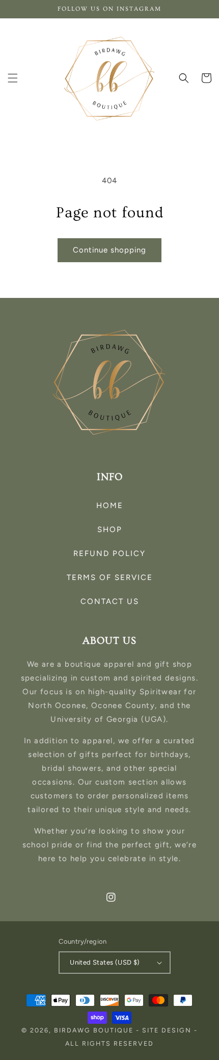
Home (109, 505)
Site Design (166, 1030)
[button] (13, 78)
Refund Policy (109, 553)
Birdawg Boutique (95, 1030)
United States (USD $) (105, 962)
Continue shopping (109, 250)
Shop (109, 529)
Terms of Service (110, 577)
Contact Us (109, 601)
